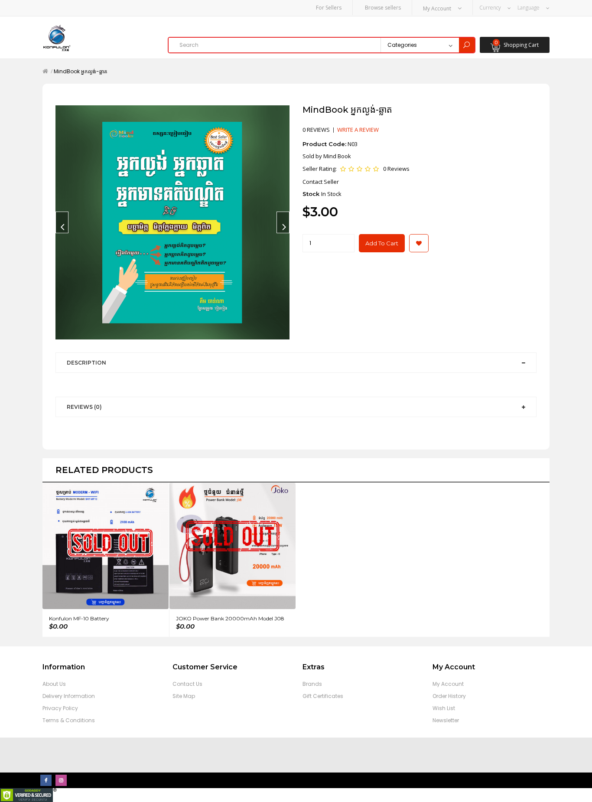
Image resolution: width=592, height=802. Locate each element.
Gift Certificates (323, 696)
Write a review (358, 130)
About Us (54, 684)
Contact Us (187, 684)
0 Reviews (396, 169)
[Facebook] (46, 780)
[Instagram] (61, 780)
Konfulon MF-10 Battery (79, 618)
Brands (312, 684)
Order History (449, 696)
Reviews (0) (84, 407)
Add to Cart (381, 243)
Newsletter (446, 720)
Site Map (183, 696)
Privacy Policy (60, 708)
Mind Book (337, 156)
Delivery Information (68, 696)
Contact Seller (321, 182)
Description (86, 362)
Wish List (444, 708)
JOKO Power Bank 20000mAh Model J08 (230, 618)
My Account (448, 684)
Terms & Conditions (68, 720)
